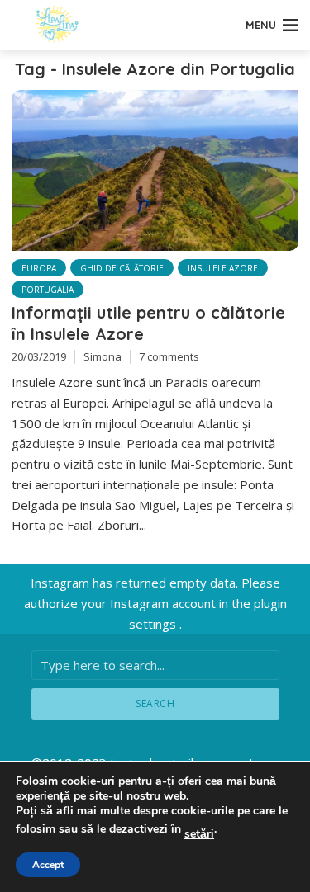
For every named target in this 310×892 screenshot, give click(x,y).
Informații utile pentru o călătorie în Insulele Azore (148, 323)
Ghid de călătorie (122, 268)
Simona (102, 356)
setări (199, 834)
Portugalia (47, 289)
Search (155, 703)
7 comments (169, 356)
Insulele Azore (223, 268)
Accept (48, 864)
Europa (38, 268)
